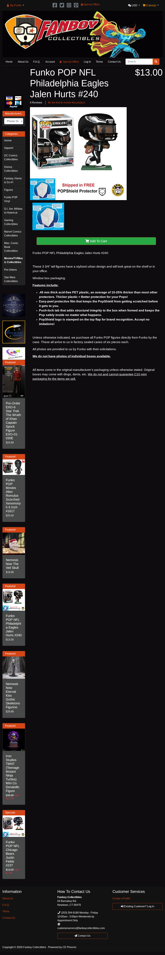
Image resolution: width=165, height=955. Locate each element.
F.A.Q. (36, 61)
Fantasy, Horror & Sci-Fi (13, 180)
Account (50, 61)
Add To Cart (98, 241)
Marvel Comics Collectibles (12, 233)
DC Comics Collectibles (11, 157)
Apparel (8, 148)
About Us (23, 61)
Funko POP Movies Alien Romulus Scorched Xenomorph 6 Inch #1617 (13, 495)
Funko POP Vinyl (11, 199)
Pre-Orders (10, 269)
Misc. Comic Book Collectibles (11, 247)
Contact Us (114, 61)
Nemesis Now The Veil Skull (12, 563)
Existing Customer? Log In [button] (138, 906)
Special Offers (71, 61)
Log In (87, 61)
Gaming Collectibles (11, 222)
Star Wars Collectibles (11, 279)
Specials (10, 812)
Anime (8, 140)
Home (9, 61)
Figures (8, 189)
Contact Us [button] (83, 935)
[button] (15, 5)
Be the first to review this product (66, 102)
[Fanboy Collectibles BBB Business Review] (13, 80)
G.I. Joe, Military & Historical (13, 210)
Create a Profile (121, 898)
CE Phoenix (69, 947)
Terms (99, 61)
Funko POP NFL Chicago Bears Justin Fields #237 (12, 853)
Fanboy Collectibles (34, 947)
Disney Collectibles (11, 169)
